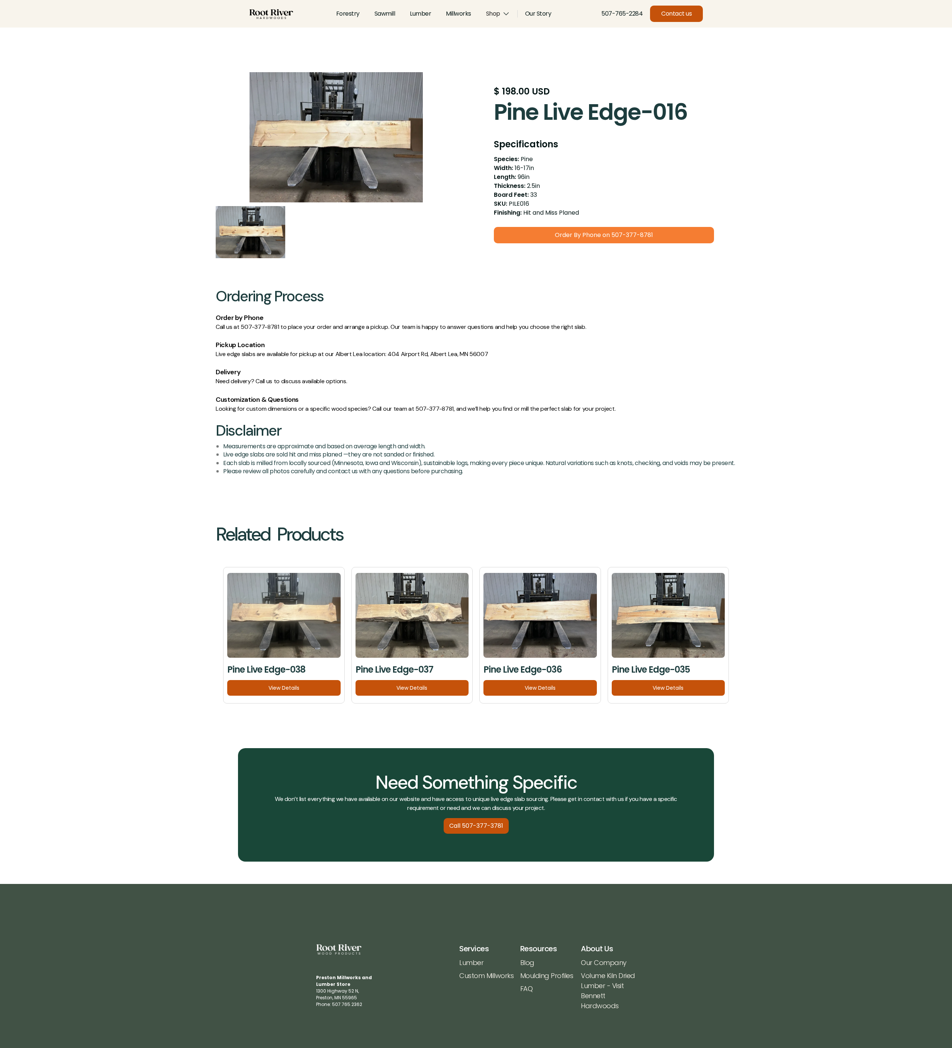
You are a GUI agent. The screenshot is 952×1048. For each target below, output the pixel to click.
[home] (271, 14)
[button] (498, 14)
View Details (283, 688)
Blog (527, 962)
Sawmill (384, 13)
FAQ (526, 988)
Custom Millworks (486, 975)
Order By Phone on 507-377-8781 (604, 235)
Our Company (604, 962)
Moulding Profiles (546, 975)
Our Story (538, 13)
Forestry (348, 13)
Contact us (676, 13)
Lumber (420, 13)
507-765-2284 (622, 13)
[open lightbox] (336, 137)
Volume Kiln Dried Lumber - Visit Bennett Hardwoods (608, 990)
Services (474, 948)
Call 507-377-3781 (476, 825)
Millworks (458, 13)
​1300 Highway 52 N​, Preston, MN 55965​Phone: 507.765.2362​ (344, 990)
